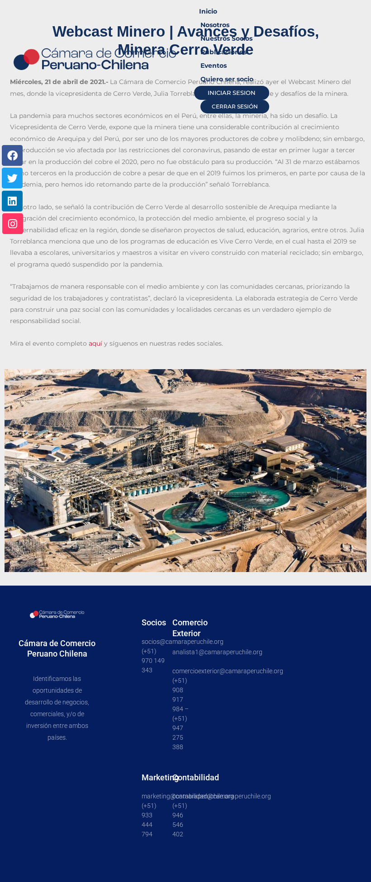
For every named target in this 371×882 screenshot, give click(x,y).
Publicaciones (223, 52)
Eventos (213, 65)
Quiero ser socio (226, 79)
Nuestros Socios (226, 38)
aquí (96, 343)
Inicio (208, 11)
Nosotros (214, 25)
